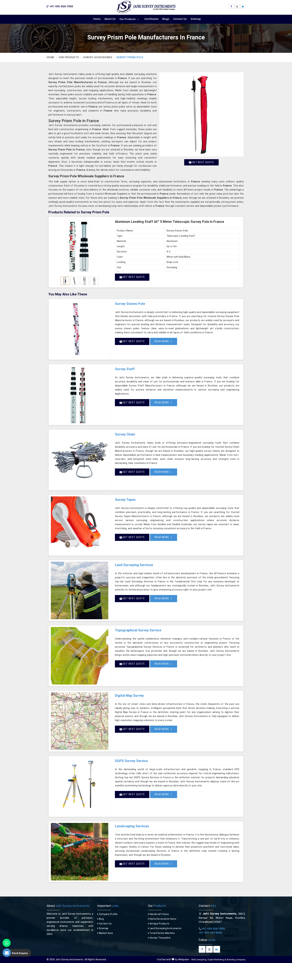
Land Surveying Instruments (165, 928)
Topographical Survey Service (138, 630)
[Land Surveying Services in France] (79, 590)
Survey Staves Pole (130, 304)
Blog (101, 918)
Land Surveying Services (134, 565)
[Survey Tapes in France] (79, 525)
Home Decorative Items (162, 918)
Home (96, 18)
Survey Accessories (97, 57)
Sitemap (196, 18)
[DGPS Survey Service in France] (79, 786)
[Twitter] (237, 6)
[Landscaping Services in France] (79, 851)
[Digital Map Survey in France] (79, 721)
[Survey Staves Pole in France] (79, 329)
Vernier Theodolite (160, 937)
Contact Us (180, 18)
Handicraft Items (159, 914)
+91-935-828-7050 (61, 6)
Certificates (151, 18)
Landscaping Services (132, 826)
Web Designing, (199, 959)
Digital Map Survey (129, 695)
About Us (109, 18)
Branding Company (236, 959)
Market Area (105, 933)
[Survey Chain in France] (79, 460)
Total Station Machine (162, 933)
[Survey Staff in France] (79, 394)
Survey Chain (125, 434)
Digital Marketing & (217, 959)
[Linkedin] (242, 6)
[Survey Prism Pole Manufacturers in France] (201, 114)
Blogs (165, 18)
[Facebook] (231, 6)
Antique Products (159, 923)
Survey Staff (125, 369)
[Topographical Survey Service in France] (79, 656)
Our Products (127, 19)
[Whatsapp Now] (7, 943)
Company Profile (107, 914)
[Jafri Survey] (146, 7)
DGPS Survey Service (131, 761)
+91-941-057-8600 (210, 932)
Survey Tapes (125, 500)
